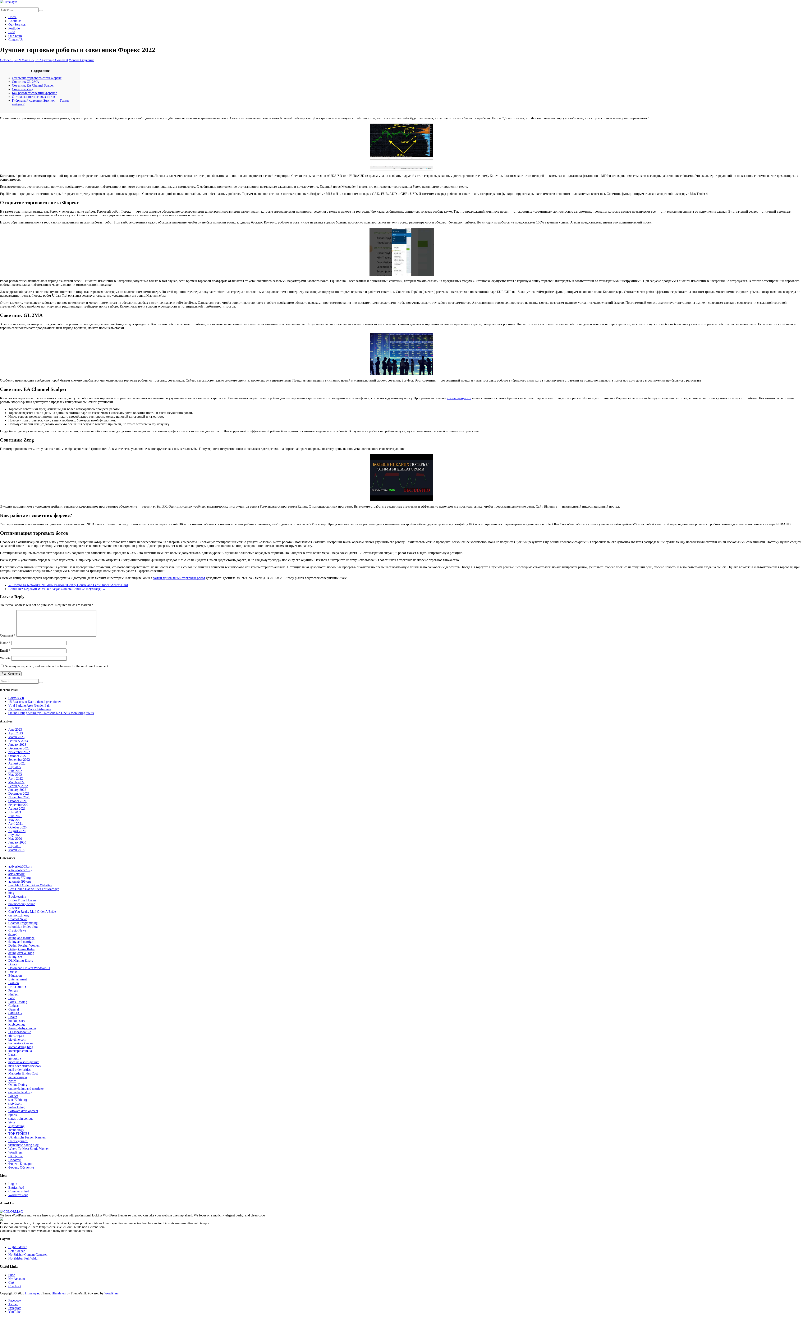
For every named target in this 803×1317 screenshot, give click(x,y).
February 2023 (18, 741)
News (12, 1081)
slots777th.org (17, 1099)
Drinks (12, 972)
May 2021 (15, 820)
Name (5, 642)
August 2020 (17, 831)
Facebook (14, 1300)
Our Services (17, 24)
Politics (13, 1096)
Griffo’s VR (16, 698)
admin (47, 60)
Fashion (13, 983)
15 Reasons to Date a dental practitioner (34, 701)
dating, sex (15, 956)
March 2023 (16, 737)
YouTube (14, 1311)
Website (5, 658)
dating (12, 934)
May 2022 (15, 774)
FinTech (13, 994)
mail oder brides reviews (24, 1066)
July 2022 (14, 767)
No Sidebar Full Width (23, 1258)
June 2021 (15, 816)
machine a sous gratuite (23, 1062)
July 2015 (14, 846)
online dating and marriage (25, 1088)
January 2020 (17, 842)
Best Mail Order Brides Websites (30, 885)
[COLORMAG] (11, 1211)
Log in (12, 1184)
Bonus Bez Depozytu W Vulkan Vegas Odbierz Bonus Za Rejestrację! (57, 589)
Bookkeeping (17, 896)
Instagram (14, 1308)
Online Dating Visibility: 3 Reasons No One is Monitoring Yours (51, 713)
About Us (14, 21)
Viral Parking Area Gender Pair (29, 705)
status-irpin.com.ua (20, 1118)
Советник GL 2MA (25, 81)
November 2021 (19, 797)
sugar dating (16, 1126)
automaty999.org (19, 881)
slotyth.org (15, 1103)
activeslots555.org (20, 866)
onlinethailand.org (20, 1092)
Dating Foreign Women (24, 945)
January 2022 (17, 789)
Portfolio (14, 28)
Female (13, 990)
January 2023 (17, 744)
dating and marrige (20, 941)
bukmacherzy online (21, 904)
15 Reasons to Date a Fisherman (29, 709)
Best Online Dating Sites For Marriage (33, 889)
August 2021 (17, 808)
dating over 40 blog (21, 953)
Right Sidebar (17, 1247)
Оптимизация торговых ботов (33, 96)
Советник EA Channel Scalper (33, 85)
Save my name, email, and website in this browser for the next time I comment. (57, 666)
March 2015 (16, 850)
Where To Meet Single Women (28, 1148)
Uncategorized (18, 1141)
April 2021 (15, 823)
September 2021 (19, 805)
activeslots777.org (20, 870)
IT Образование (19, 1032)
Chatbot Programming (23, 923)
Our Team (15, 36)
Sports (12, 1115)
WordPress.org (18, 1195)
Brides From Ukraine (22, 900)
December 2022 (18, 748)
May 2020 (15, 838)
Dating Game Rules (21, 949)
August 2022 (17, 763)
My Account (16, 1278)
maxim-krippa (17, 1077)
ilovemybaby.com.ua (22, 1028)
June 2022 (15, 771)
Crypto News (17, 930)
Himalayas (32, 1293)
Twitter (13, 1304)
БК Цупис (15, 1156)
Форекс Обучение (81, 60)
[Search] (41, 10)
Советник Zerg (22, 89)
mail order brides (19, 1069)
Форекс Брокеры (20, 1163)
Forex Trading (17, 1002)
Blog (11, 32)
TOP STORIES (18, 1133)
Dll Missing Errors (20, 960)
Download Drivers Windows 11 (29, 968)
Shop (11, 1275)
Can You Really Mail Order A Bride (32, 911)
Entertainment (17, 979)
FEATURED (17, 987)
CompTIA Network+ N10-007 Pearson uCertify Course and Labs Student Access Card (68, 585)
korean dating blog (20, 1047)
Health (12, 1017)
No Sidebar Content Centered (27, 1254)
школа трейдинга (459, 398)
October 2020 (17, 827)
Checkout (14, 1286)
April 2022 (15, 778)
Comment (7, 635)
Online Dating (17, 1084)
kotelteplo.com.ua (20, 1051)
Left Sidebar (16, 1251)
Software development (23, 1111)
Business (14, 908)
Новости (14, 1160)
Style (11, 1122)
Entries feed (16, 1187)
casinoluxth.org (18, 915)
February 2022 (18, 786)
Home (12, 17)
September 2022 (19, 759)
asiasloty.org (16, 874)
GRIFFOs (15, 1013)
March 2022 (16, 782)
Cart (11, 1282)
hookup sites (16, 1020)
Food (11, 998)
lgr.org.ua (14, 1058)
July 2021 (14, 812)
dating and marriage (21, 938)
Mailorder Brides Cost (23, 1073)
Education (15, 975)
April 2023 (15, 733)
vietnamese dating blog (23, 1145)
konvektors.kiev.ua (20, 1043)
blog (11, 893)
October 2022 (17, 756)
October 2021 (17, 801)
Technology (16, 1130)
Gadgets (13, 1005)
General (13, 1009)
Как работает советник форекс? (34, 93)
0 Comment (60, 60)
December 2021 (18, 793)
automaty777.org (19, 877)
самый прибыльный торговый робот (179, 578)
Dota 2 (12, 964)
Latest (12, 1054)
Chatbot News (17, 919)
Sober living (16, 1107)
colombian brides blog (23, 926)
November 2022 (19, 752)
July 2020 (14, 835)
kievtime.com (17, 1039)
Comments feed (18, 1191)
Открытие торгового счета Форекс (36, 78)
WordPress (15, 1152)
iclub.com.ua (16, 1024)
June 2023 (15, 729)
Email (5, 650)
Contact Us (15, 39)
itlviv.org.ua (16, 1036)
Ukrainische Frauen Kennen (27, 1137)
